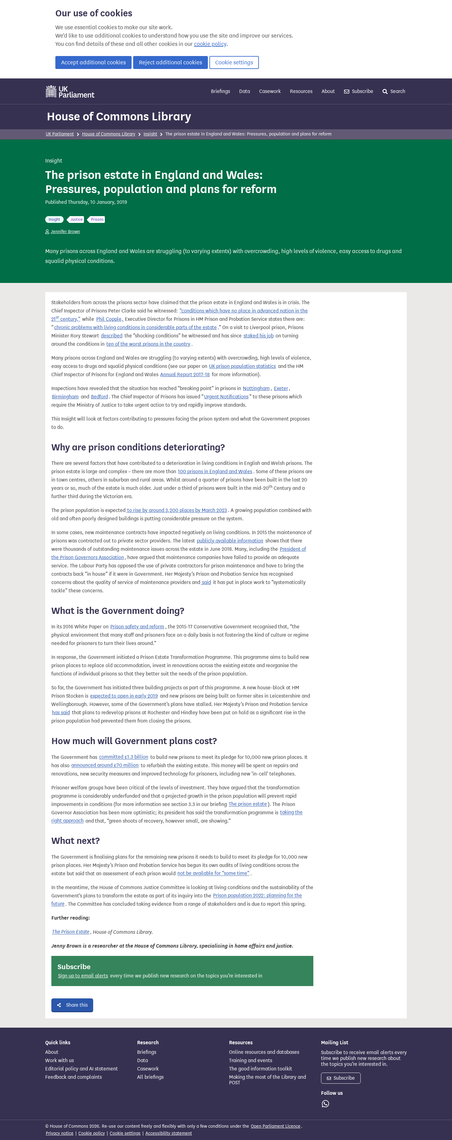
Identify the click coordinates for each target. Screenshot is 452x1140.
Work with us (59, 1060)
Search (397, 91)
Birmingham (65, 397)
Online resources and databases (264, 1052)
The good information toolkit (260, 1069)
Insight (150, 134)
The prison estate (248, 804)
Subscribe (362, 91)
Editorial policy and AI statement (81, 1069)
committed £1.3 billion (123, 757)
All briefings (150, 1077)
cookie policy (210, 44)
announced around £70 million (105, 765)
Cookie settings (234, 62)
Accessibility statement (168, 1133)
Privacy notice (59, 1133)
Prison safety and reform (137, 627)
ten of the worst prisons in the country (148, 344)
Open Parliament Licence (275, 1126)
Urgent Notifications (226, 397)
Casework (270, 91)
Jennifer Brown (65, 231)
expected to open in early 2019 (124, 696)
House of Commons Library (119, 116)
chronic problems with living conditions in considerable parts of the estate (135, 327)
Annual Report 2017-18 (185, 374)
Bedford (99, 397)
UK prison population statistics (242, 366)
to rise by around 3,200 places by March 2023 (176, 510)
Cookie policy (91, 1133)
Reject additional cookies (170, 62)
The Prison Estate (70, 932)
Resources (301, 91)
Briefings (220, 91)
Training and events (250, 1060)
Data (244, 91)
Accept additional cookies (93, 62)
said (206, 582)
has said (61, 712)
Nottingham (256, 388)
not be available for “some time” (213, 873)
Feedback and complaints (73, 1077)
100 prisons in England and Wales (215, 471)
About (328, 91)
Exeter (281, 388)
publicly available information (230, 541)
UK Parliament (60, 134)
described (111, 336)
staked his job (259, 336)
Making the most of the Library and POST (267, 1080)
